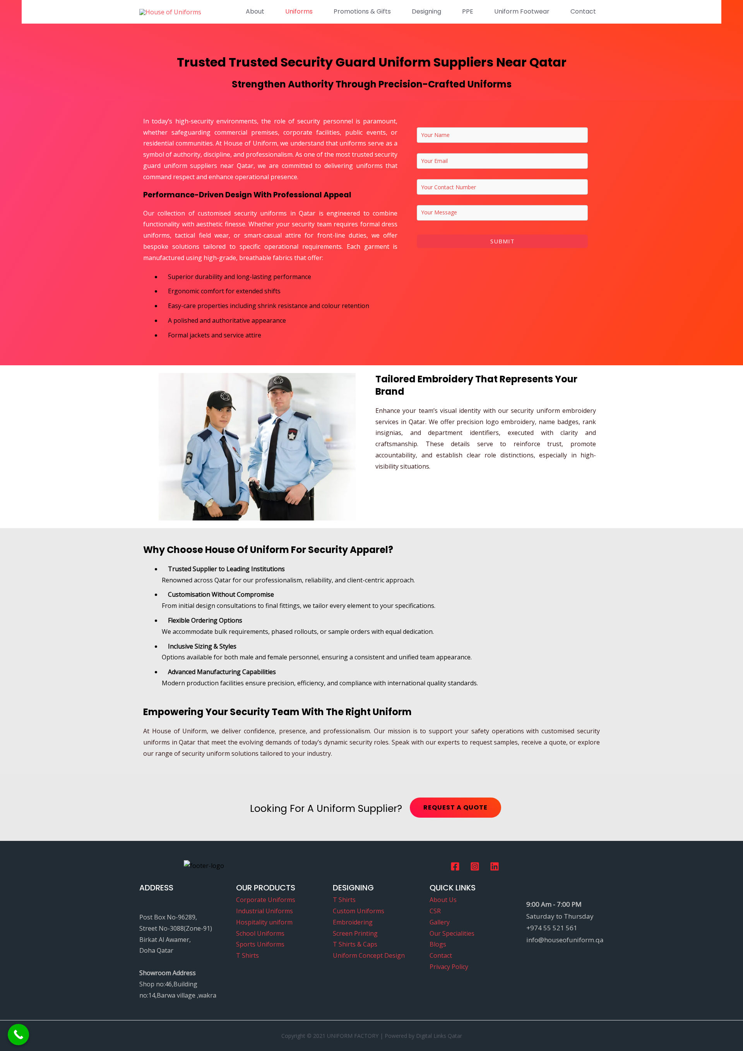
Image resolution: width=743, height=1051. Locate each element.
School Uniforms (260, 933)
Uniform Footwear (522, 11)
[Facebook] (455, 866)
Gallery (440, 922)
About (255, 11)
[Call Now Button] (18, 1034)
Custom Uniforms (358, 911)
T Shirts (247, 955)
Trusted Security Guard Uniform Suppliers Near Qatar (398, 62)
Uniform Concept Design (369, 955)
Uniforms (299, 11)
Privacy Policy (449, 966)
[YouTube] (494, 866)
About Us (443, 899)
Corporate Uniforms (265, 899)
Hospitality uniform (264, 922)
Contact (583, 11)
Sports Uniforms (260, 944)
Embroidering (353, 922)
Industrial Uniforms (264, 911)
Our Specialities (452, 933)
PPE (467, 11)
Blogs (438, 944)
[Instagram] (474, 866)
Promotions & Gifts (362, 11)
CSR (435, 911)
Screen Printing (355, 933)
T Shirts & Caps (355, 944)
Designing (426, 11)
